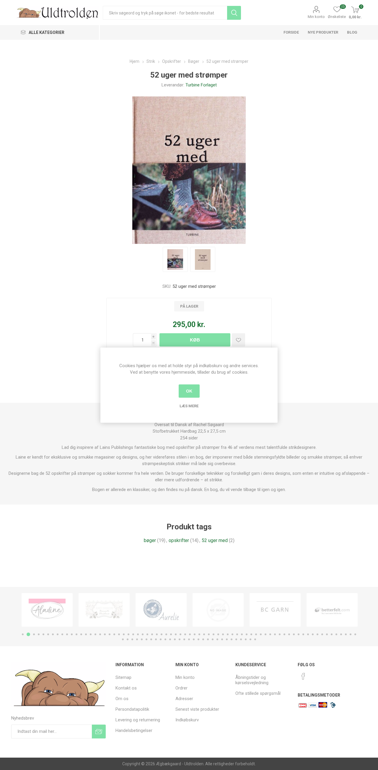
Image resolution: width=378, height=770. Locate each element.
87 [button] (194, 639)
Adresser (184, 698)
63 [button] (317, 634)
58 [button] (294, 634)
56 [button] (284, 634)
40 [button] (209, 634)
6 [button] (48, 634)
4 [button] (39, 634)
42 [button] (218, 634)
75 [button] (137, 639)
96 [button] (236, 639)
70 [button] (350, 634)
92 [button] (217, 639)
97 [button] (241, 639)
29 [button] (157, 634)
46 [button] (237, 634)
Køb (195, 339)
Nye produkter (323, 32)
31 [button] (166, 634)
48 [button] (246, 634)
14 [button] (86, 634)
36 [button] (190, 634)
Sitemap (123, 677)
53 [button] (270, 634)
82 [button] (170, 639)
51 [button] (261, 634)
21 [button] (119, 634)
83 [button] (175, 639)
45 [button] (232, 634)
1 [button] (23, 634)
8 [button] (57, 634)
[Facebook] (303, 676)
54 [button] (275, 634)
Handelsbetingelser (133, 730)
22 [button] (124, 634)
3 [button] (34, 634)
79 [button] (156, 639)
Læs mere (189, 405)
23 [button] (128, 634)
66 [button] (332, 634)
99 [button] (250, 639)
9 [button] (62, 634)
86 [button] (189, 639)
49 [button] (251, 634)
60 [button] (303, 634)
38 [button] (199, 634)
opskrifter (179, 540)
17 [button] (100, 634)
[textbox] (165, 13)
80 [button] (161, 639)
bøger (150, 540)
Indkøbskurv (187, 720)
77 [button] (146, 639)
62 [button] (313, 634)
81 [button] (165, 639)
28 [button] (152, 634)
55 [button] (280, 634)
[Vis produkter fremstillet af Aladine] (47, 610)
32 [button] (171, 634)
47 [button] (242, 634)
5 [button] (43, 634)
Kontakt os (126, 688)
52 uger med (215, 540)
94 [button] (227, 639)
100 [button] (255, 639)
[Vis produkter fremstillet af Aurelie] (161, 610)
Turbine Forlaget (201, 85)
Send (99, 731)
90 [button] (208, 639)
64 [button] (322, 634)
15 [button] (91, 634)
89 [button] (203, 639)
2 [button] (28, 634)
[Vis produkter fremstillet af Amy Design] (104, 610)
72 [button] (123, 639)
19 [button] (109, 634)
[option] (47, 610)
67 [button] (336, 634)
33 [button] (176, 634)
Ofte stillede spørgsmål (258, 693)
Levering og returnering (137, 720)
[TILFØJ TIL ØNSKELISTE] (238, 340)
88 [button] (198, 639)
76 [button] (142, 639)
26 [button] (143, 634)
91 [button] (213, 639)
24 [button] (133, 634)
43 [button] (223, 634)
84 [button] (179, 639)
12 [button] (76, 634)
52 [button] (265, 634)
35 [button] (185, 634)
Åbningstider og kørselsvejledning (251, 680)
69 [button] (346, 634)
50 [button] (256, 634)
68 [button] (341, 634)
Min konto (316, 16)
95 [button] (231, 639)
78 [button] (151, 639)
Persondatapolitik (132, 709)
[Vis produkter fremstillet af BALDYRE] (218, 610)
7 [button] (53, 634)
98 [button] (246, 639)
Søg (234, 13)
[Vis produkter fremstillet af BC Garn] (275, 610)
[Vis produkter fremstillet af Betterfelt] (332, 610)
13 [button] (81, 634)
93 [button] (222, 639)
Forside (291, 32)
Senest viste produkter (197, 709)
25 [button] (138, 634)
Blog (352, 32)
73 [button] (127, 639)
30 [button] (161, 634)
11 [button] (72, 634)
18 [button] (105, 634)
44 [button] (228, 634)
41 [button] (213, 634)
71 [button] (355, 634)
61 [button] (308, 634)
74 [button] (132, 639)
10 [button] (67, 634)
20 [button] (114, 634)
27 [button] (147, 634)
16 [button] (95, 634)
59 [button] (298, 634)
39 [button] (204, 634)
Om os (121, 698)
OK (189, 391)
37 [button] (194, 634)
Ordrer (181, 688)
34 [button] (180, 634)
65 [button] (327, 634)
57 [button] (289, 634)
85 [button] (184, 639)
